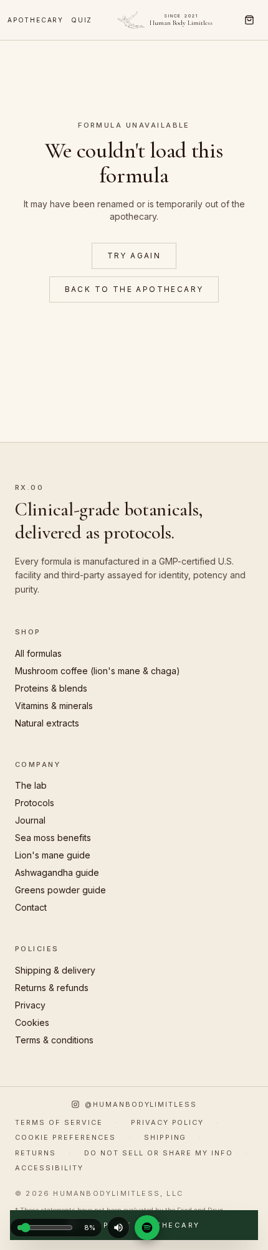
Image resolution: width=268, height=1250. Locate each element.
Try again (134, 255)
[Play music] (118, 1227)
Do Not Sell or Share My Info (158, 1153)
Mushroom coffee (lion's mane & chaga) (97, 670)
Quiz (81, 20)
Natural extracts (47, 723)
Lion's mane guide (52, 855)
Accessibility (49, 1167)
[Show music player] (147, 1227)
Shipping (165, 1137)
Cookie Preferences (65, 1137)
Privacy (30, 1005)
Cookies (32, 1022)
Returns (35, 1153)
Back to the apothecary (134, 289)
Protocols (34, 802)
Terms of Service (59, 1122)
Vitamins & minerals (54, 705)
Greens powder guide (60, 890)
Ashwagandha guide (57, 872)
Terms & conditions (54, 1040)
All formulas (38, 653)
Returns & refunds (52, 987)
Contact (31, 907)
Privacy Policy (167, 1122)
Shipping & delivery (55, 970)
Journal (30, 820)
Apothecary (35, 20)
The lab (31, 785)
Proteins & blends (51, 688)
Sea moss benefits (53, 837)
